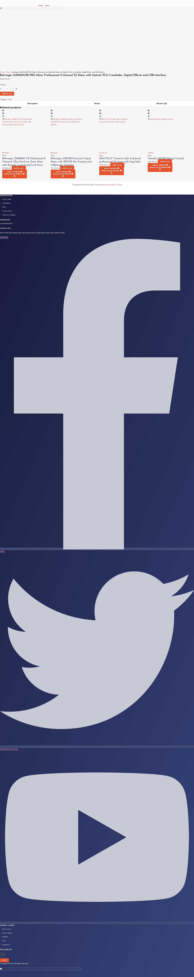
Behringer (5, 153)
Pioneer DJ (103, 153)
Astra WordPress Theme (113, 184)
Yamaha (150, 153)
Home (40, 5)
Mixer (47, 5)
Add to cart (7, 93)
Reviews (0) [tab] (162, 103)
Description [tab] (32, 103)
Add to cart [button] (19, 168)
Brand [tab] (97, 103)
